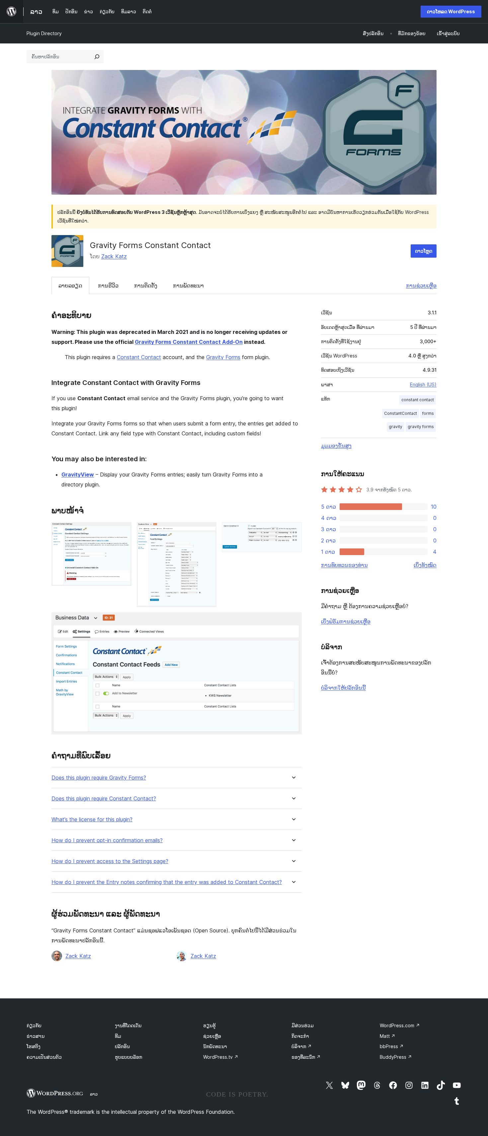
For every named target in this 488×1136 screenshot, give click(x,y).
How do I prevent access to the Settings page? (109, 861)
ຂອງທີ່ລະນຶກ (306, 1057)
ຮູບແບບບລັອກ (128, 1057)
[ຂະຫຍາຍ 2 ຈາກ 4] (207, 531)
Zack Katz (114, 256)
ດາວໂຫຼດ (423, 251)
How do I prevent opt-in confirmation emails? (107, 840)
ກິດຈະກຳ (300, 1036)
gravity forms (421, 426)
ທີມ (118, 1036)
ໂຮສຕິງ (34, 1046)
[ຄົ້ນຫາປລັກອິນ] (97, 56)
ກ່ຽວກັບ (34, 1025)
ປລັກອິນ (122, 1046)
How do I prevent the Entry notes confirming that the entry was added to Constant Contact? (166, 882)
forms (428, 413)
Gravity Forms (223, 357)
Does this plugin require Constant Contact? (103, 798)
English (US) (423, 384)
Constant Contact (139, 357)
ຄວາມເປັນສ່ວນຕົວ (44, 1057)
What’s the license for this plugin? (91, 819)
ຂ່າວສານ (35, 1036)
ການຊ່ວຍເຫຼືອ (421, 285)
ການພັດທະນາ (188, 285)
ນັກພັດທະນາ (215, 1046)
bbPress (392, 1046)
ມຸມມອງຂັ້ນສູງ (336, 445)
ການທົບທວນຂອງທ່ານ (344, 565)
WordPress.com (400, 1025)
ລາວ (94, 1094)
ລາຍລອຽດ (70, 285)
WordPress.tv (220, 1057)
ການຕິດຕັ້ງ (145, 285)
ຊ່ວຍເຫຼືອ (212, 1036)
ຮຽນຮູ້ (209, 1025)
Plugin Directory (44, 33)
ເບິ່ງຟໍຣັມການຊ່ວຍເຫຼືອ (345, 621)
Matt (387, 1036)
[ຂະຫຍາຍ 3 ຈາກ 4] (292, 531)
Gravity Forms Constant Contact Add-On (189, 342)
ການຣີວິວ (108, 285)
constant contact (417, 399)
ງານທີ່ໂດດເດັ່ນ (128, 1025)
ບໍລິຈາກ (301, 1046)
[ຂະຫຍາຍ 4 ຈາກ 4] (292, 621)
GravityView (77, 474)
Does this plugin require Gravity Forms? (98, 778)
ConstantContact (400, 413)
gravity (395, 426)
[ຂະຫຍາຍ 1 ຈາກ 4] (122, 531)
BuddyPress (396, 1057)
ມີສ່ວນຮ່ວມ (302, 1025)
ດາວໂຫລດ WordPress (451, 11)
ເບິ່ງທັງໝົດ (425, 565)
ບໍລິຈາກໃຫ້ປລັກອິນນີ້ (343, 687)
